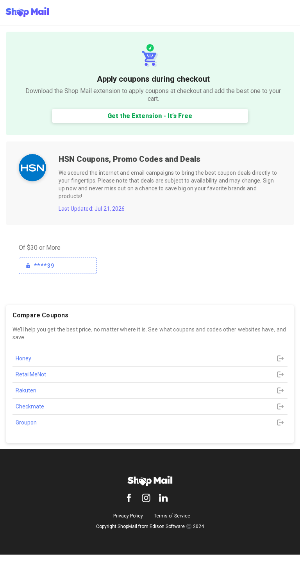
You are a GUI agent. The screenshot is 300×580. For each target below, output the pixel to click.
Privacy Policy (128, 516)
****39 (44, 266)
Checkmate (30, 406)
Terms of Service (172, 516)
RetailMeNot (31, 374)
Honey (23, 358)
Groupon (26, 422)
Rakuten (26, 390)
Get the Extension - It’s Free (149, 116)
